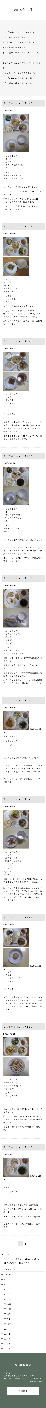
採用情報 (23, 1391)
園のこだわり (10, 1262)
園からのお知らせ (33, 1259)
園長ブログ (24, 1262)
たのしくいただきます (11, 1259)
